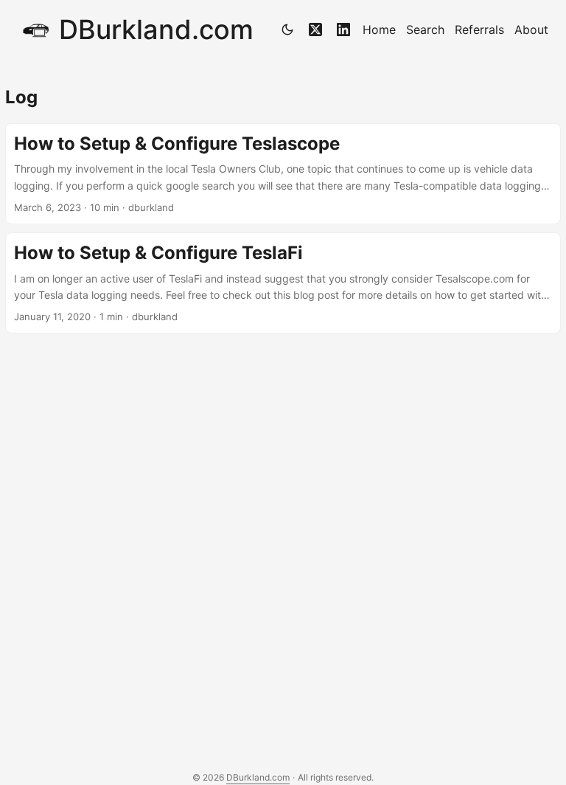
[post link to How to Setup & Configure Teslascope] (283, 174)
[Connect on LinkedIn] (343, 29)
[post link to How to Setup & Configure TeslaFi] (283, 283)
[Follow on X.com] (315, 29)
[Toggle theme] (287, 29)
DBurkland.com (156, 29)
